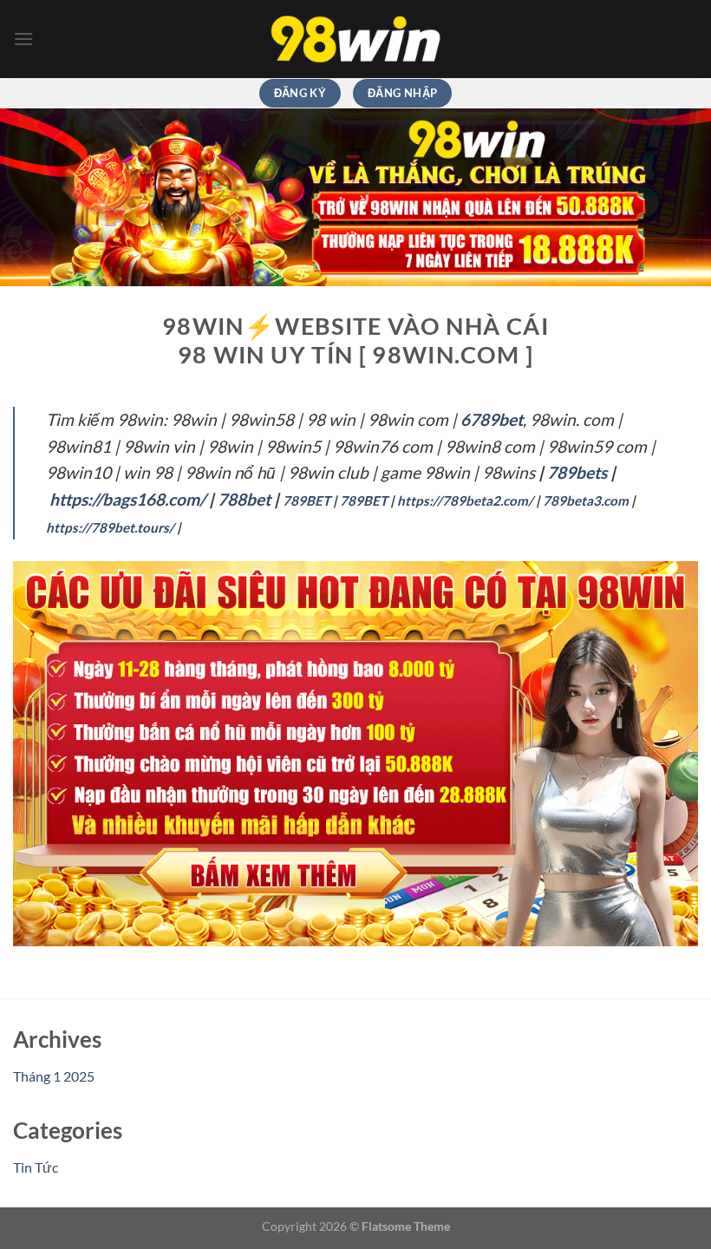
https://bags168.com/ (127, 499)
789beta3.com (586, 500)
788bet (244, 499)
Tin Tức (35, 1167)
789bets (577, 472)
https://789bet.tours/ (110, 527)
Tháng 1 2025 (54, 1076)
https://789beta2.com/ (465, 500)
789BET (306, 500)
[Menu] (23, 38)
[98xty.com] (355, 39)
